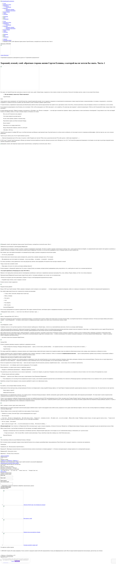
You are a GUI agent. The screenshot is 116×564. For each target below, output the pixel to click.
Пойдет (10, 460)
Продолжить (3, 471)
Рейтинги (5, 8)
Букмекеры (8, 7)
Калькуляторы (6, 11)
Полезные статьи (7, 4)
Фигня (4, 460)
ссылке (12, 561)
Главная (5, 39)
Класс (16, 460)
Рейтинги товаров (10, 9)
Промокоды (6, 5)
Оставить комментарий (5, 487)
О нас (4, 3)
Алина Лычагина (4, 55)
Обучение (5, 14)
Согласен (17, 561)
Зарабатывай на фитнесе (8, 1)
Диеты (4, 13)
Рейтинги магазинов (10, 10)
